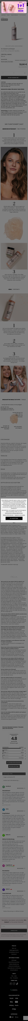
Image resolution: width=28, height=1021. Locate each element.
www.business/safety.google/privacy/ (14, 513)
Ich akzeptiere (14, 518)
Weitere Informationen (8, 515)
